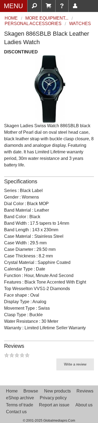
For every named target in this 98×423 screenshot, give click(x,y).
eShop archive (20, 397)
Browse (30, 391)
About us (84, 405)
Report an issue (54, 405)
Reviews (84, 391)
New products (57, 391)
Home (12, 391)
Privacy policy (53, 397)
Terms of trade (19, 405)
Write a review (75, 364)
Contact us (16, 411)
